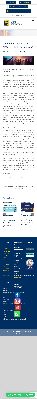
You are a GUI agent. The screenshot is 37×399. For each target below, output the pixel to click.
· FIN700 (6, 264)
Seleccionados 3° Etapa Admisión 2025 (26, 217)
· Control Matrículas (6, 274)
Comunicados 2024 (19, 51)
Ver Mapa (17, 278)
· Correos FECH (6, 254)
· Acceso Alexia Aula (6, 250)
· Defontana (7, 262)
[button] (4, 214)
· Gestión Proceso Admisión (6, 268)
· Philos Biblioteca (6, 258)
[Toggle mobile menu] (33, 21)
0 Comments (27, 223)
